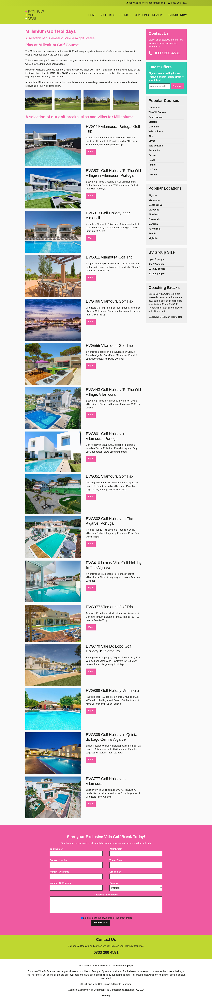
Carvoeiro (154, 209)
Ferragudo (154, 219)
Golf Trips (107, 15)
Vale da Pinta (156, 131)
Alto (151, 136)
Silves (152, 141)
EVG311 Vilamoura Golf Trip (109, 257)
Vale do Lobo (156, 145)
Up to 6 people (156, 259)
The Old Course (157, 112)
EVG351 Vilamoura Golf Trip (109, 476)
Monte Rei (154, 107)
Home (92, 15)
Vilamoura (154, 200)
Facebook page (124, 965)
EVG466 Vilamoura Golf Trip (109, 301)
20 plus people (157, 273)
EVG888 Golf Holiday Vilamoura (112, 690)
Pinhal (152, 164)
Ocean (152, 155)
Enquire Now (177, 15)
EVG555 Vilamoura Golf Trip (109, 345)
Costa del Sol (156, 205)
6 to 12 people (156, 264)
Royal (152, 160)
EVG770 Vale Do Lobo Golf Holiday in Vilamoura (108, 648)
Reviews (158, 15)
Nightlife (153, 238)
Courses (125, 15)
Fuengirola (154, 229)
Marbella (153, 224)
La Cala (153, 169)
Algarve (153, 195)
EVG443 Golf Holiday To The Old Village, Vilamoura (113, 392)
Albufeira (153, 214)
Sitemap (106, 995)
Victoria (153, 122)
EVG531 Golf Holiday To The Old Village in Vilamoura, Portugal (113, 173)
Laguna (153, 174)
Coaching (142, 15)
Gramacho (154, 150)
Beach (152, 233)
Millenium (154, 126)
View (90, 151)
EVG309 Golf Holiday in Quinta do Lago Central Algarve (111, 737)
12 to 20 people (157, 269)
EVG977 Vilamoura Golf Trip (109, 607)
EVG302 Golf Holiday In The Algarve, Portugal (109, 521)
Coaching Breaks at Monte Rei (165, 317)
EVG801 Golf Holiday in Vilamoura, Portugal (105, 436)
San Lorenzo (156, 117)
